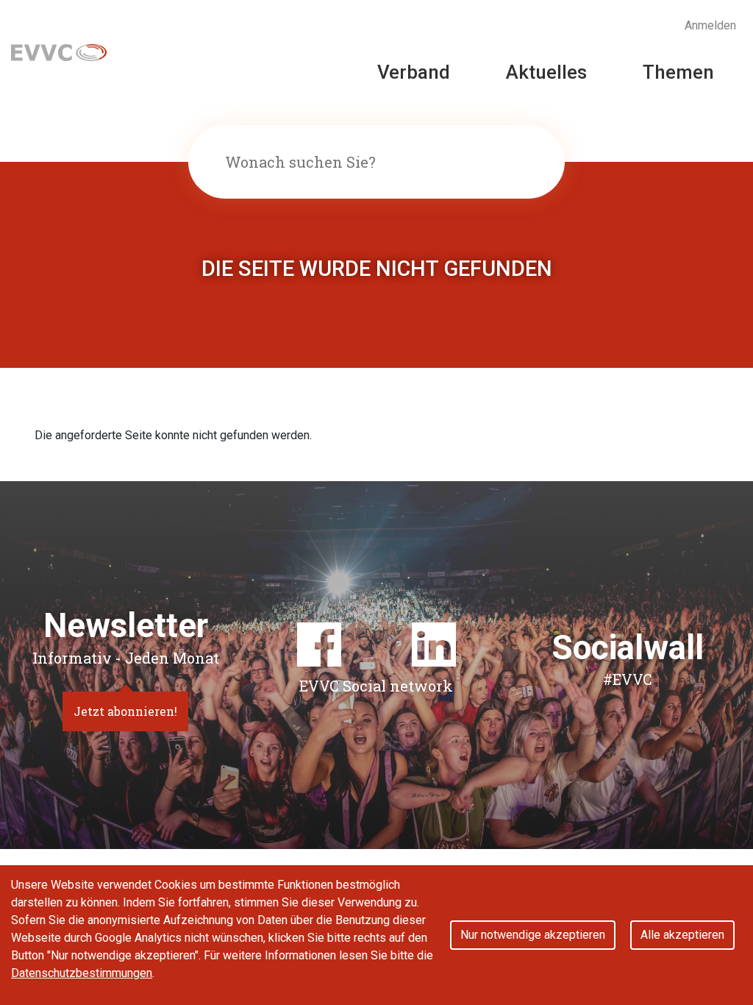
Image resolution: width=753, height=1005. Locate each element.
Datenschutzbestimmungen (81, 973)
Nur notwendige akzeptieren (532, 935)
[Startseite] (59, 51)
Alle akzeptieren (682, 935)
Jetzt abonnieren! (125, 711)
